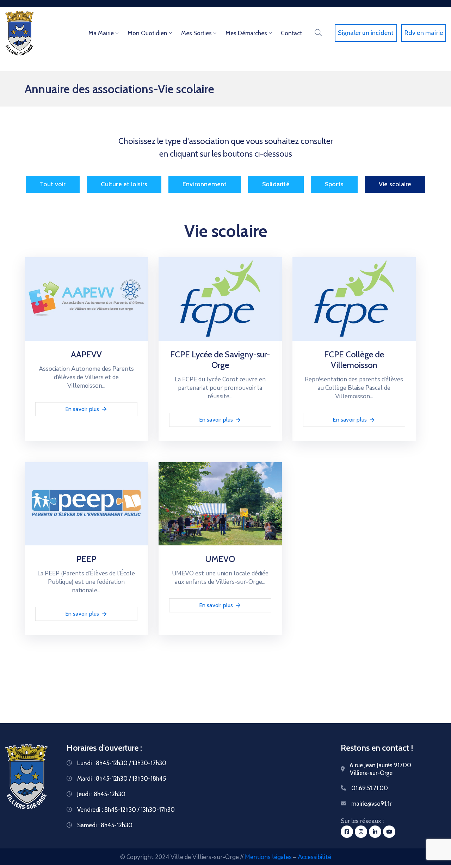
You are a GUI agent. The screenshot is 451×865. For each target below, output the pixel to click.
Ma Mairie (101, 33)
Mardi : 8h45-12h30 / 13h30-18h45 (121, 778)
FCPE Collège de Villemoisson (354, 359)
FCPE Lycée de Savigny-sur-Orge (220, 359)
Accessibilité (314, 857)
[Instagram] (361, 831)
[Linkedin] (375, 831)
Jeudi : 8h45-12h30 (101, 794)
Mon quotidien (147, 33)
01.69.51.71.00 (369, 788)
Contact (291, 33)
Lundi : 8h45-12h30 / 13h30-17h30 (121, 763)
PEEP (86, 559)
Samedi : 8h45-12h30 (104, 825)
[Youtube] (389, 831)
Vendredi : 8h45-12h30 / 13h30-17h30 (126, 809)
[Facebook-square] (347, 831)
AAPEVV (86, 354)
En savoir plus (82, 409)
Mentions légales (268, 857)
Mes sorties (196, 33)
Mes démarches (246, 33)
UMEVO (220, 559)
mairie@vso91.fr (371, 803)
